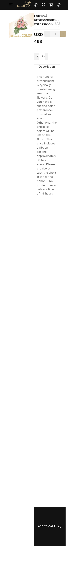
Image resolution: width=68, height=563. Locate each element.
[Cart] (51, 5)
